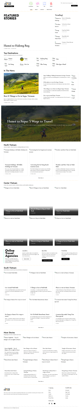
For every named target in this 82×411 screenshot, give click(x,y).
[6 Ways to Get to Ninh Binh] (66, 231)
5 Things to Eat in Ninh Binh (38, 287)
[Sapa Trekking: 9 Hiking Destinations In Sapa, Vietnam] (74, 77)
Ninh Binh (58, 173)
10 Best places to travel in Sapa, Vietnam (53, 82)
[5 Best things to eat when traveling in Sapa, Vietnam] (74, 90)
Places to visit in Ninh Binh (14, 241)
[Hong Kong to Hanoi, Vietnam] (69, 364)
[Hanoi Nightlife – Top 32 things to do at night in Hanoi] (12, 342)
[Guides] (51, 3)
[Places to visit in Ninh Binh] (15, 231)
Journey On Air (7, 48)
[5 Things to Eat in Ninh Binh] (41, 279)
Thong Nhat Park (65, 36)
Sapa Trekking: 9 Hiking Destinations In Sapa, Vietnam (56, 75)
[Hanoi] (6, 59)
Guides (51, 6)
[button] (41, 178)
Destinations (31, 6)
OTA (44, 6)
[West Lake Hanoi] (50, 342)
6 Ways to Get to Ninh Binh (65, 241)
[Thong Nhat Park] (58, 37)
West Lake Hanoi (47, 348)
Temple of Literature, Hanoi (69, 348)
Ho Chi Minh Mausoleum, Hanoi (39, 314)
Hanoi (10, 58)
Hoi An (26, 64)
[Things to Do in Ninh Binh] (15, 201)
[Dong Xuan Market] (58, 31)
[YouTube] (55, 403)
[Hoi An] (22, 64)
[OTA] (44, 3)
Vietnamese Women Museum (67, 42)
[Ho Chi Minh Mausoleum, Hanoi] (41, 306)
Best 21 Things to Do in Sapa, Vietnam (19, 96)
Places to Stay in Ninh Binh (40, 241)
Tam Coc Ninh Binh (63, 211)
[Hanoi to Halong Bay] (29, 30)
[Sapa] (22, 59)
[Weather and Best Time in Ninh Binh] (66, 156)
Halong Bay (14, 48)
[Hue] (53, 59)
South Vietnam (10, 267)
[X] (52, 403)
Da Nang (11, 64)
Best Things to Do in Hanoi (30, 348)
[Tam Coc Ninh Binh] (66, 201)
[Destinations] (31, 3)
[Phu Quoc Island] (53, 64)
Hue (57, 59)
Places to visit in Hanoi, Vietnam (65, 287)
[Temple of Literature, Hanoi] (69, 342)
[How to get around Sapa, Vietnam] (74, 97)
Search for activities (47, 260)
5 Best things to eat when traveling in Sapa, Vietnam (56, 89)
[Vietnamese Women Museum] (58, 43)
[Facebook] (49, 403)
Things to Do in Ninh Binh (14, 211)
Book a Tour (65, 259)
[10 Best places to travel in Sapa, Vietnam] (74, 83)
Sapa (25, 58)
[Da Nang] (6, 64)
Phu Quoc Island (61, 64)
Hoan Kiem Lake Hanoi (11, 370)
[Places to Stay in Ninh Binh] (41, 231)
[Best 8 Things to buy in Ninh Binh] (41, 201)
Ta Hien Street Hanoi (66, 24)
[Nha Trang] (38, 64)
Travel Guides (8, 173)
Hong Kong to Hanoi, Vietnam (69, 370)
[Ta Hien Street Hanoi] (58, 25)
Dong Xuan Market (65, 30)
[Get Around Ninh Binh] (15, 279)
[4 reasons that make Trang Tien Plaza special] (66, 306)
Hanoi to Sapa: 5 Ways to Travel (29, 121)
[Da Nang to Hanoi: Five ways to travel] (15, 306)
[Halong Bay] (38, 59)
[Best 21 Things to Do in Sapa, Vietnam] (21, 83)
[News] (37, 3)
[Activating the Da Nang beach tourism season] (41, 156)
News (38, 6)
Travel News (33, 173)
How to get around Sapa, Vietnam (51, 95)
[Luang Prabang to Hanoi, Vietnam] (31, 364)
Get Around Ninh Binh (11, 287)
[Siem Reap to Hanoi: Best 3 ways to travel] (50, 364)
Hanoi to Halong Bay (16, 45)
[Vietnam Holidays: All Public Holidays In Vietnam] (15, 156)
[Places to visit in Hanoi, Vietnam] (66, 279)
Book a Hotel (26, 259)
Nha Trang (43, 64)
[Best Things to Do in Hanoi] (31, 342)
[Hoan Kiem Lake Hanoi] (12, 364)
